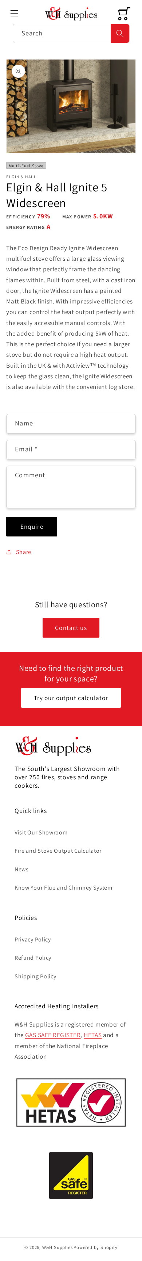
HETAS (93, 1035)
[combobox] (71, 33)
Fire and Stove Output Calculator (58, 851)
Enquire (31, 526)
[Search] (120, 33)
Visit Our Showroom (41, 832)
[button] (14, 13)
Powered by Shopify (96, 1247)
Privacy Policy (33, 939)
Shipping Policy (35, 976)
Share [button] (23, 552)
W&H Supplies (57, 1247)
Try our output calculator (71, 697)
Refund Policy (33, 958)
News (22, 869)
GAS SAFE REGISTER (53, 1035)
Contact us (71, 627)
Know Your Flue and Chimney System (64, 887)
